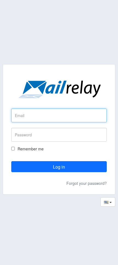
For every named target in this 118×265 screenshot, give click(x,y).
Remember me (31, 149)
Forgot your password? (86, 183)
